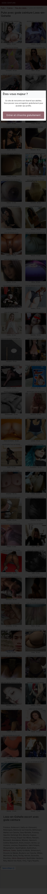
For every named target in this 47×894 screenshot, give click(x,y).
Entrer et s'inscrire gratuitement (23, 115)
